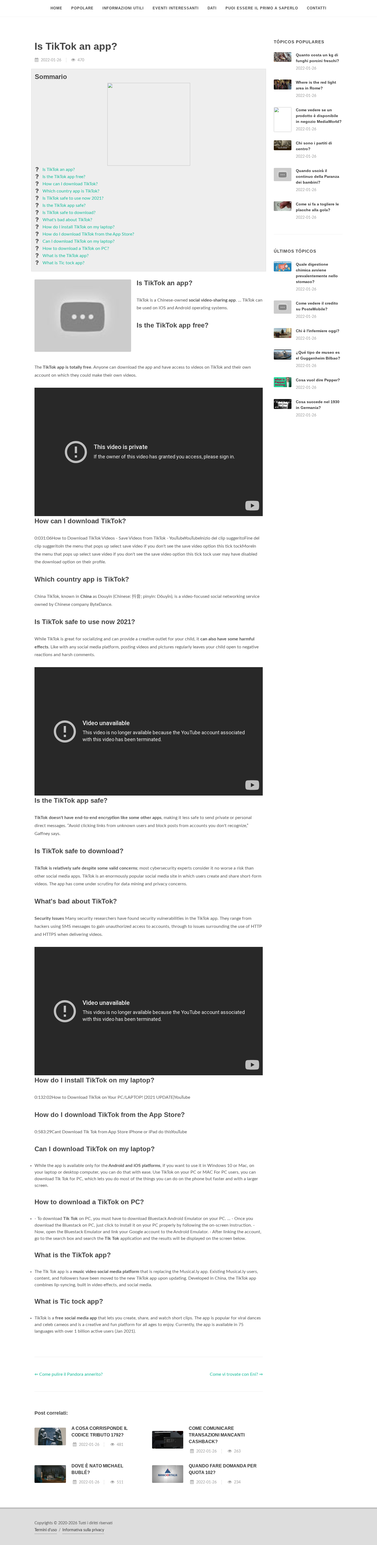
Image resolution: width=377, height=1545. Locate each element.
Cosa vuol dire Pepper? (318, 380)
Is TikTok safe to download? (69, 212)
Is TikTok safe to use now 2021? (73, 198)
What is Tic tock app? (63, 263)
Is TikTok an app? (59, 169)
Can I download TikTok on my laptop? (79, 241)
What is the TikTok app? (66, 255)
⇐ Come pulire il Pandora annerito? (68, 1374)
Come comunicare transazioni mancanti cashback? (217, 1435)
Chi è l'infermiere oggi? (317, 331)
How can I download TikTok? (70, 184)
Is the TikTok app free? (64, 177)
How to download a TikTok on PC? (76, 248)
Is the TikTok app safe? (64, 205)
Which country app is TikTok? (71, 191)
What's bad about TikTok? (67, 220)
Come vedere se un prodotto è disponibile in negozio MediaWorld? (319, 116)
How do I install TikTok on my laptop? (79, 227)
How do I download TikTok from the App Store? (88, 234)
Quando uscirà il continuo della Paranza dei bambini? (317, 176)
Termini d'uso (45, 1530)
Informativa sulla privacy (83, 1530)
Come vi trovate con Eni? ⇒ (236, 1374)
